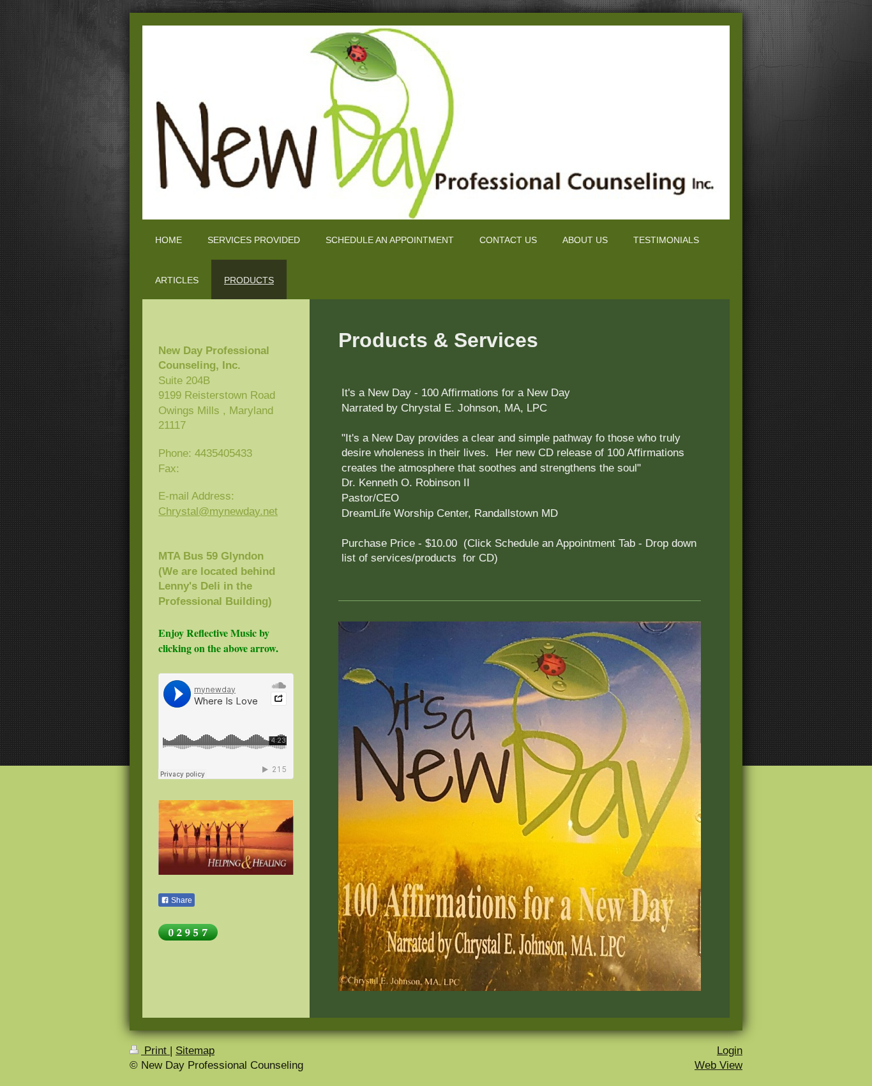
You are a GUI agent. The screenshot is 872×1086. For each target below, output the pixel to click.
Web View (718, 1065)
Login (729, 1051)
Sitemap (195, 1051)
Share (180, 900)
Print (155, 1051)
